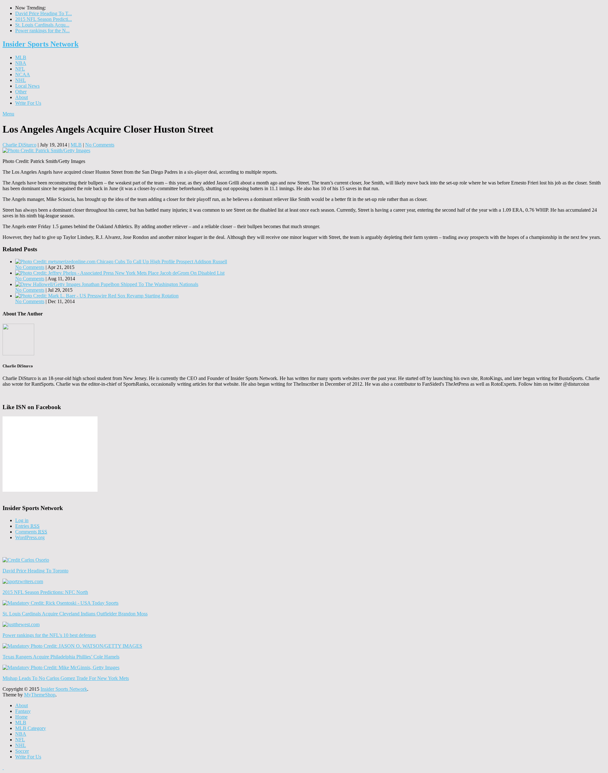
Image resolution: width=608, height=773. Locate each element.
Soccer (22, 751)
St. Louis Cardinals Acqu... (42, 25)
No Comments (99, 144)
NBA (20, 63)
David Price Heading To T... (43, 13)
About (21, 97)
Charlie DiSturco (19, 144)
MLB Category (30, 728)
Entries (27, 526)
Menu (8, 113)
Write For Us (28, 103)
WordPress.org (30, 537)
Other (21, 91)
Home (21, 717)
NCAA (22, 74)
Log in (21, 520)
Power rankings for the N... (42, 30)
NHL (20, 80)
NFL (20, 69)
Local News (27, 86)
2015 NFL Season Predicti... (43, 19)
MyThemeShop (39, 694)
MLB (20, 57)
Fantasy (23, 711)
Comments (31, 531)
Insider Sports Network (41, 44)
